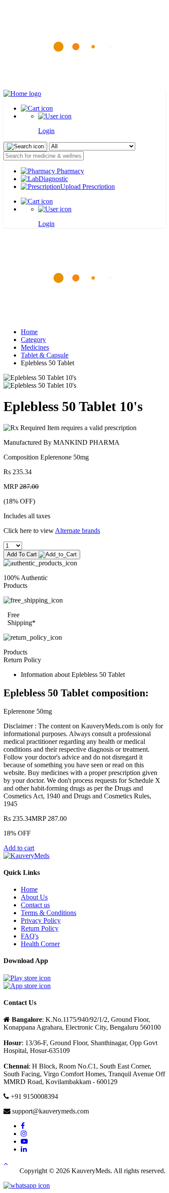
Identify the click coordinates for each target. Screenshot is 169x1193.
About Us (34, 897)
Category (33, 339)
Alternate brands (77, 530)
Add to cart (18, 848)
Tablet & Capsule (44, 355)
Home (29, 331)
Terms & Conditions (48, 912)
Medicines (35, 347)
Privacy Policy (41, 920)
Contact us (35, 905)
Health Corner (40, 943)
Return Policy (39, 928)
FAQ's (30, 936)
